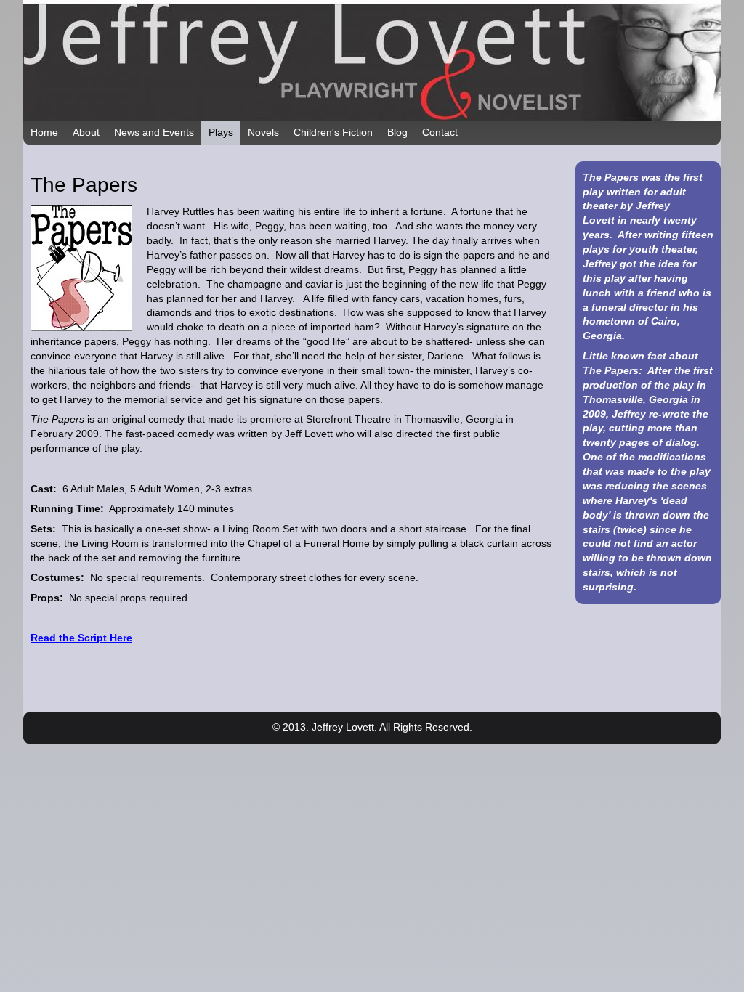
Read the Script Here (81, 637)
